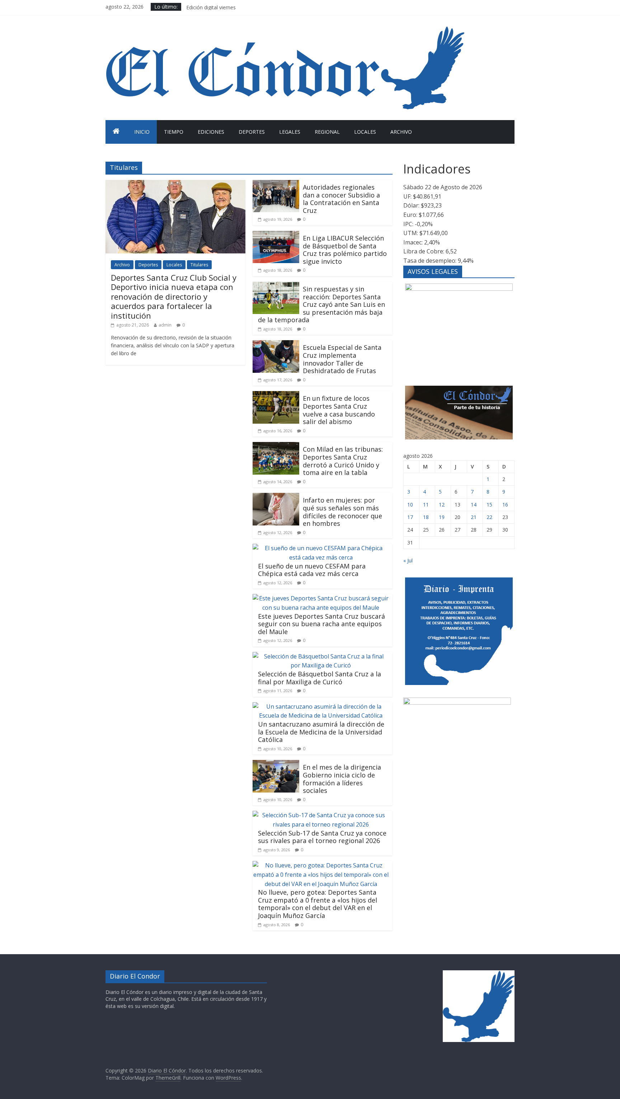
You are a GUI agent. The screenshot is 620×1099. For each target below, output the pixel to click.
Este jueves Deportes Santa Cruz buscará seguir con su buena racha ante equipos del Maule (321, 624)
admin (165, 325)
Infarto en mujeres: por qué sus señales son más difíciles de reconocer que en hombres (342, 512)
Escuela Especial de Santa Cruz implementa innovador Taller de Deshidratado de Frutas (342, 359)
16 (505, 504)
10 (410, 504)
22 (489, 517)
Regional (327, 131)
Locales (365, 131)
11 (426, 504)
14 (473, 504)
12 (442, 504)
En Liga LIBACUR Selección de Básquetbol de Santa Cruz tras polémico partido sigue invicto (345, 250)
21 (473, 517)
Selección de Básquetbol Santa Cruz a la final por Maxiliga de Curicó (319, 678)
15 (489, 504)
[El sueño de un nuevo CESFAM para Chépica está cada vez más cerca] (321, 548)
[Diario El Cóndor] (116, 132)
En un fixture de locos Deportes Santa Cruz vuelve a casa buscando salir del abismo (339, 410)
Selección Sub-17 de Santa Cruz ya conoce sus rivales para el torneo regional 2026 (322, 837)
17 (410, 517)
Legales (289, 131)
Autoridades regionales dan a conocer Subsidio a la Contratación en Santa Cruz (341, 199)
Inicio (142, 131)
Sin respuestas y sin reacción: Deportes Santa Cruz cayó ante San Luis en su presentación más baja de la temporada (321, 304)
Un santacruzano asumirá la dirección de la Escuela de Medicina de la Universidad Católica (321, 732)
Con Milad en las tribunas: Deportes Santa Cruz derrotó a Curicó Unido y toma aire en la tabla (343, 461)
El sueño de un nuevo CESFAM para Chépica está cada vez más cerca (312, 570)
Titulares (199, 265)
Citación (195, 6)
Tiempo (173, 131)
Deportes (252, 131)
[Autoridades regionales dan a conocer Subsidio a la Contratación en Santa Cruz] (276, 184)
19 (442, 517)
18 (426, 517)
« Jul (408, 560)
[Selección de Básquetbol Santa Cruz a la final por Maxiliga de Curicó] (321, 656)
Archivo (401, 131)
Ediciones (211, 131)
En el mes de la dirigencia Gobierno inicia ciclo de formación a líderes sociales (342, 779)
